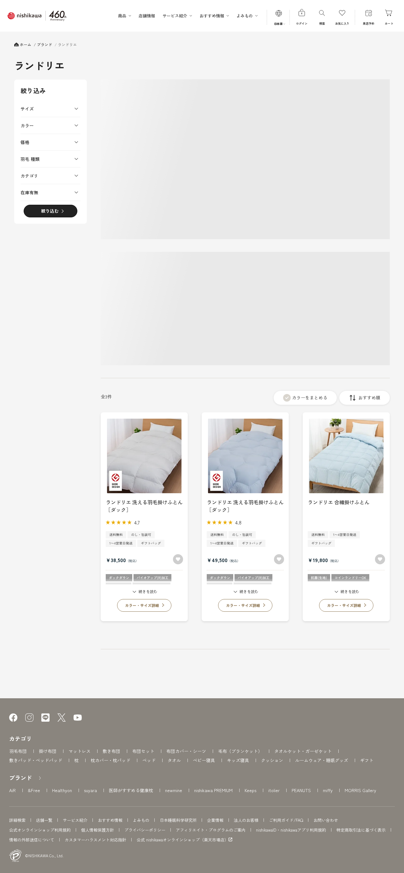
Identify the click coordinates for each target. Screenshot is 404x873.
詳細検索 (17, 820)
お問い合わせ (325, 820)
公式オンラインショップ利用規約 (40, 830)
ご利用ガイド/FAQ (286, 820)
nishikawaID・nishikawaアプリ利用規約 (291, 830)
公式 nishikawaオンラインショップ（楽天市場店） (183, 839)
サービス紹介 (75, 820)
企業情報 (215, 820)
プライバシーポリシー (144, 830)
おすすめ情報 (110, 820)
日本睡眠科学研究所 (178, 820)
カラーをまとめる (309, 397)
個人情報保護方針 (97, 830)
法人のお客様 (246, 820)
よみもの (141, 820)
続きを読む (148, 591)
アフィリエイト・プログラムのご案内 (211, 830)
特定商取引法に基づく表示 (361, 830)
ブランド (20, 777)
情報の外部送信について (31, 840)
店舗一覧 (44, 820)
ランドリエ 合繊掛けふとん (339, 502)
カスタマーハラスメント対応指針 (95, 840)
